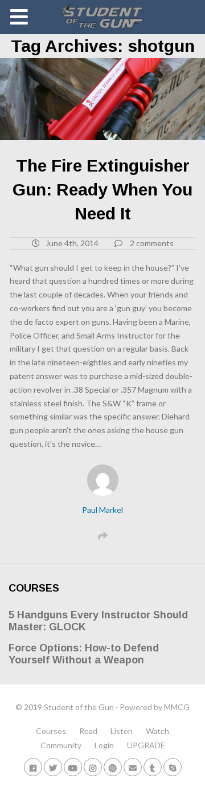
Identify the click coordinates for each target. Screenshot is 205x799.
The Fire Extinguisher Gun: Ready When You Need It (102, 189)
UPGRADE (146, 745)
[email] (133, 767)
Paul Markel (102, 510)
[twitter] (53, 767)
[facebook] (33, 767)
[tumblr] (153, 767)
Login (104, 745)
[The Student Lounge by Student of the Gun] (103, 17)
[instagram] (93, 767)
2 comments (152, 243)
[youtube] (73, 767)
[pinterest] (113, 767)
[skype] (172, 767)
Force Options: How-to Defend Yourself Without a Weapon (84, 654)
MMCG (177, 707)
